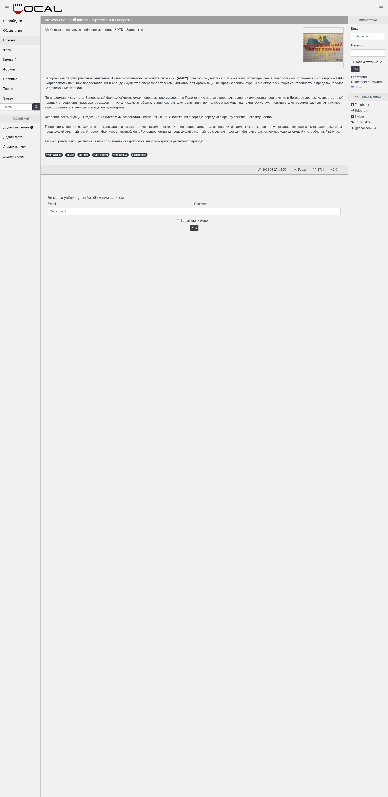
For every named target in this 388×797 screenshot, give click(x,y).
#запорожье (120, 154)
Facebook (361, 104)
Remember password (366, 82)
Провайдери (12, 21)
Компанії (9, 59)
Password (201, 204)
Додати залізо (13, 156)
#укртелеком (54, 154)
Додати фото (13, 137)
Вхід (194, 227)
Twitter (359, 116)
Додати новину (14, 146)
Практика (10, 79)
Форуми (9, 69)
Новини (9, 40)
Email (52, 204)
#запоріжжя (139, 154)
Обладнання (12, 30)
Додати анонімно (16, 127)
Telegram (361, 110)
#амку (70, 154)
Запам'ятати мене (194, 220)
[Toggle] (6, 6)
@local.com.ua (365, 128)
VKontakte (362, 122)
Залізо (8, 98)
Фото (7, 50)
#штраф (84, 154)
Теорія (8, 88)
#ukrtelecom (100, 154)
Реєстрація (359, 77)
